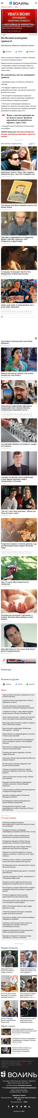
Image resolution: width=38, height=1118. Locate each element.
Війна (16, 7)
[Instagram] (17, 1106)
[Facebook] (8, 1106)
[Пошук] (36, 3)
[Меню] (2, 3)
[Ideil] (19, 1111)
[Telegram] (21, 1106)
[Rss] (29, 1106)
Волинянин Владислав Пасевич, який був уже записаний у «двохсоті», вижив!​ (18, 134)
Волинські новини (6, 7)
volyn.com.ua (24, 1063)
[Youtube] (25, 1106)
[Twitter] (12, 1106)
